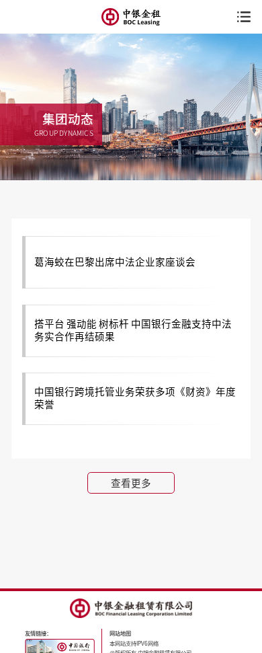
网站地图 (120, 633)
